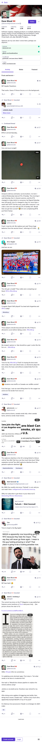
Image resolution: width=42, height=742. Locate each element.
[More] (39, 94)
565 (12, 28)
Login (19, 739)
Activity (7, 69)
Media (21, 69)
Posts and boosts (7, 75)
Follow (32, 22)
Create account (8, 739)
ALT (38, 177)
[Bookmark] (30, 94)
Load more (21, 719)
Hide (37, 152)
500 (3, 28)
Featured (34, 69)
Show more (6, 113)
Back (6, 2)
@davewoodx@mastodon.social (10, 23)
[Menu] (38, 21)
